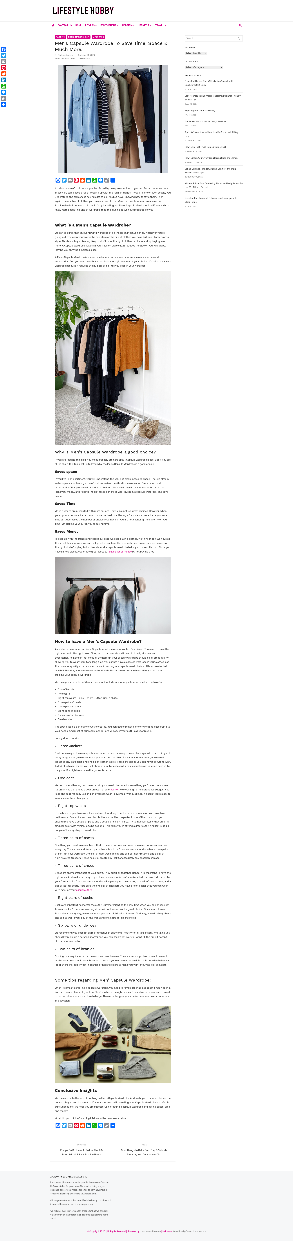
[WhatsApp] (4, 86)
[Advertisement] (187, 10)
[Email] (4, 62)
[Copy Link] (4, 98)
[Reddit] (4, 74)
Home (78, 25)
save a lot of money (120, 551)
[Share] (4, 104)
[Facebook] (4, 49)
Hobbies (127, 25)
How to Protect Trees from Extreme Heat (205, 147)
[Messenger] (4, 92)
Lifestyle (143, 25)
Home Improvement (79, 37)
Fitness (90, 25)
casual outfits (84, 890)
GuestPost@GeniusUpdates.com (189, 1231)
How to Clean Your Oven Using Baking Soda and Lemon (211, 158)
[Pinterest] (4, 68)
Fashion (60, 37)
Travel (159, 25)
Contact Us (65, 25)
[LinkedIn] (4, 80)
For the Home (108, 25)
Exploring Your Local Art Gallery (200, 110)
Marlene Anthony (66, 55)
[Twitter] (4, 56)
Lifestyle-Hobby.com (150, 1231)
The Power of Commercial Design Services (205, 121)
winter (114, 789)
